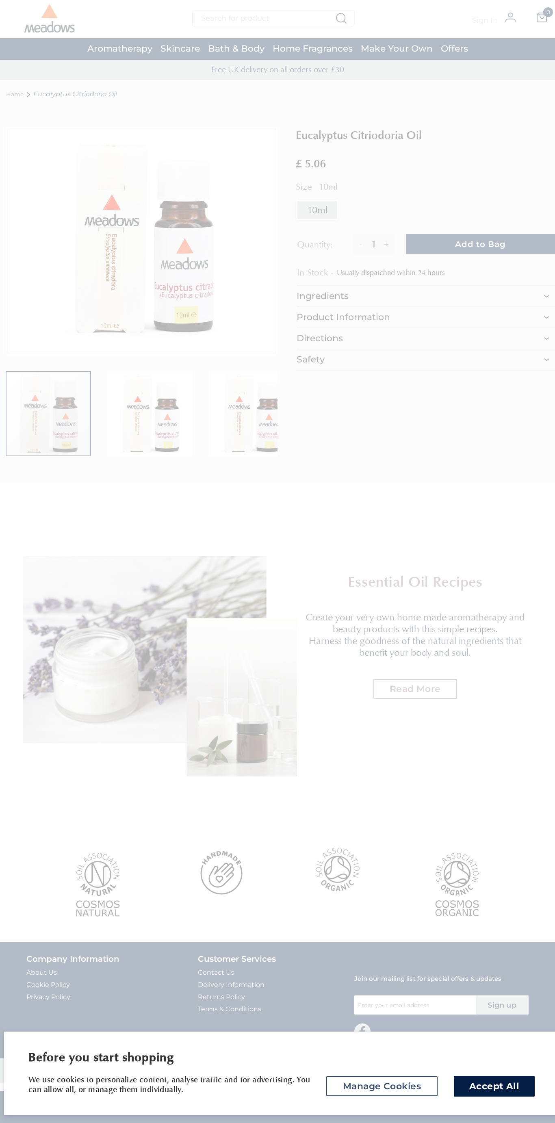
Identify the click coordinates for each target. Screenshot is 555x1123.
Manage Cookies (382, 1086)
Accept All (494, 1086)
